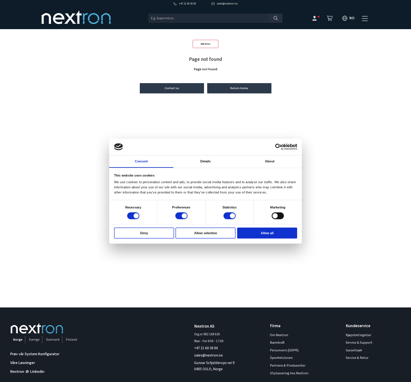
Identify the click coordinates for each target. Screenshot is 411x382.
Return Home (239, 88)
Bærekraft (277, 342)
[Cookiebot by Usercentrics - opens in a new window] (278, 147)
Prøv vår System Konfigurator (34, 354)
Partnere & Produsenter (287, 365)
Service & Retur (357, 357)
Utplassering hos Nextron (289, 373)
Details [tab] (205, 161)
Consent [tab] (141, 161)
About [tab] (269, 161)
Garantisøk (354, 350)
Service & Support (359, 342)
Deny (144, 233)
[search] (209, 18)
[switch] (181, 215)
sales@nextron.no (208, 355)
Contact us (172, 88)
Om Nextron (279, 335)
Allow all (267, 233)
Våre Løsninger (22, 363)
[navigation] (365, 18)
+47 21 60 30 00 (206, 348)
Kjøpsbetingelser (358, 335)
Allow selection (205, 233)
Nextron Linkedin (27, 371)
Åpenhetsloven (281, 357)
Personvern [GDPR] (284, 350)
